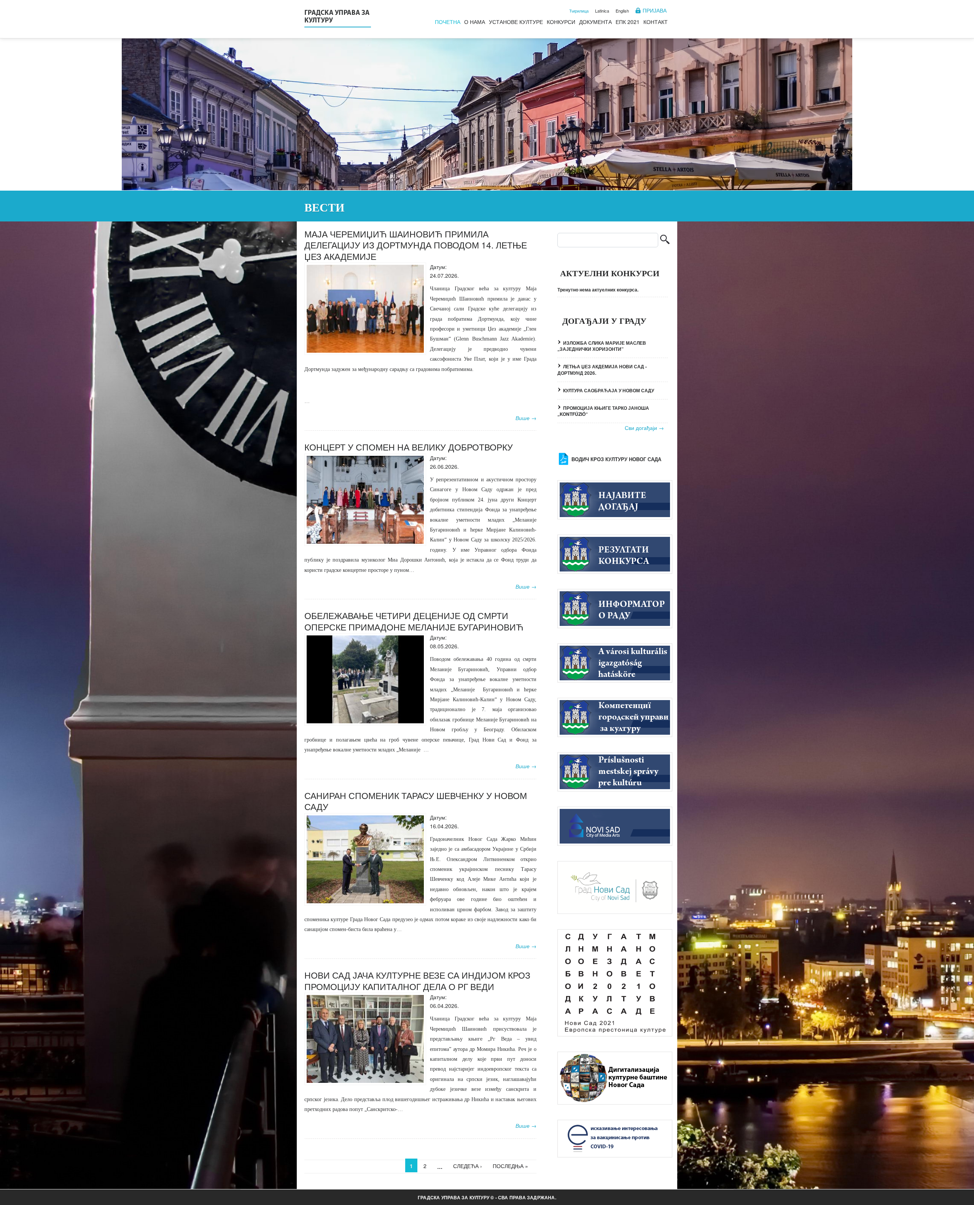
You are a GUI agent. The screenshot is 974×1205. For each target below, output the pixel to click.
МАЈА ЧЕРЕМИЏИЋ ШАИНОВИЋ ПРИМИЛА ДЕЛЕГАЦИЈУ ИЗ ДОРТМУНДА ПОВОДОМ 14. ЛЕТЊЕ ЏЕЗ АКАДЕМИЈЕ (415, 245)
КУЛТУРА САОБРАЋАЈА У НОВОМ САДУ (608, 390)
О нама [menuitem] (474, 21)
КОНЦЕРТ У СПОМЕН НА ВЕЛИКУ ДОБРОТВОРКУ (408, 447)
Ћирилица (579, 11)
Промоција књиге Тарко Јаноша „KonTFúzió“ (603, 411)
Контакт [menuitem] (655, 21)
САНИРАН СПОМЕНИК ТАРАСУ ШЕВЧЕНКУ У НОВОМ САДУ (415, 801)
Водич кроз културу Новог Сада (616, 459)
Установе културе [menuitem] (516, 21)
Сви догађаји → (644, 427)
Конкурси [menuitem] (561, 21)
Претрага (665, 240)
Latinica (602, 11)
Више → (526, 418)
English (622, 11)
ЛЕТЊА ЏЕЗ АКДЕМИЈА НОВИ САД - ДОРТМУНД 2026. (602, 369)
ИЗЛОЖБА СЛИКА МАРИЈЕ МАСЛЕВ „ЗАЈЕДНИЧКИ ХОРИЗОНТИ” (601, 346)
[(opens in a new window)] (614, 825)
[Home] (337, 17)
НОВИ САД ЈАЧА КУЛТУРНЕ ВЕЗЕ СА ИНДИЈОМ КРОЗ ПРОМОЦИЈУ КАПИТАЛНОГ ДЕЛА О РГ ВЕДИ (417, 980)
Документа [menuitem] (595, 21)
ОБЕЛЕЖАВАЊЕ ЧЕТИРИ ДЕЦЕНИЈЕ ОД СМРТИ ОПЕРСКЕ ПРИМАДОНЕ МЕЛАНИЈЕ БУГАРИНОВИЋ (414, 621)
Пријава (655, 11)
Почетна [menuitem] (447, 21)
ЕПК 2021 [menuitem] (628, 21)
